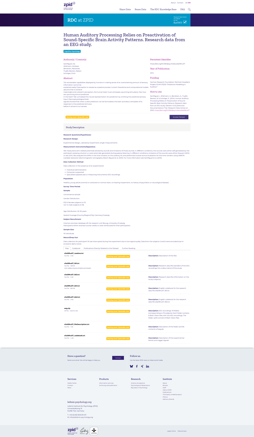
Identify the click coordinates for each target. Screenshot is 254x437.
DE (186, 3)
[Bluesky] (131, 366)
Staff (164, 388)
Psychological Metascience (140, 385)
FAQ (182, 9)
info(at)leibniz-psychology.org (81, 417)
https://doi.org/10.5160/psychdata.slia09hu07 (167, 64)
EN (189, 3)
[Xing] (142, 366)
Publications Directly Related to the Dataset (101, 248)
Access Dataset (179, 117)
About (173, 3)
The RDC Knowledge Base (163, 9)
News (69, 388)
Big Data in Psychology (139, 388)
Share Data (125, 9)
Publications (167, 392)
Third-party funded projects (172, 394)
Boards (165, 385)
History (165, 397)
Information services (106, 383)
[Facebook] (136, 366)
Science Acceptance (138, 383)
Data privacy (182, 431)
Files (67, 248)
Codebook (76, 248)
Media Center (72, 383)
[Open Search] (189, 9)
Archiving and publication (108, 385)
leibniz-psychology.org (79, 401)
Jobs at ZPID (167, 390)
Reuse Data (140, 9)
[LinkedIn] (147, 366)
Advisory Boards (168, 399)
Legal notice (171, 431)
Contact (180, 3)
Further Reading (128, 248)
